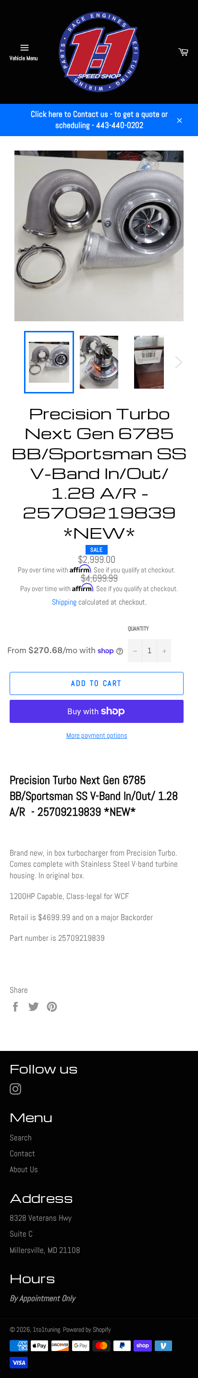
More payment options (96, 735)
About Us (24, 1169)
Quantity (138, 628)
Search (21, 1137)
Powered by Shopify (87, 1330)
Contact (22, 1153)
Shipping (64, 602)
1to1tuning (46, 1330)
